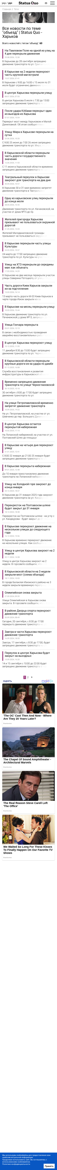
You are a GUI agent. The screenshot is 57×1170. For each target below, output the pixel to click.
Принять (49, 1166)
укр (4, 3)
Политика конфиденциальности (16, 1164)
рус (10, 3)
